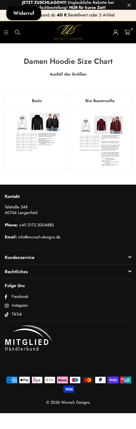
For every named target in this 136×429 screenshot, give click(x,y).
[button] (127, 32)
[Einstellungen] (115, 32)
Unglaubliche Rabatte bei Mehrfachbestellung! (68, 5)
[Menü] (6, 32)
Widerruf (23, 13)
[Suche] (17, 32)
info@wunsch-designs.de (39, 237)
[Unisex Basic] (36, 138)
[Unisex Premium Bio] (100, 141)
